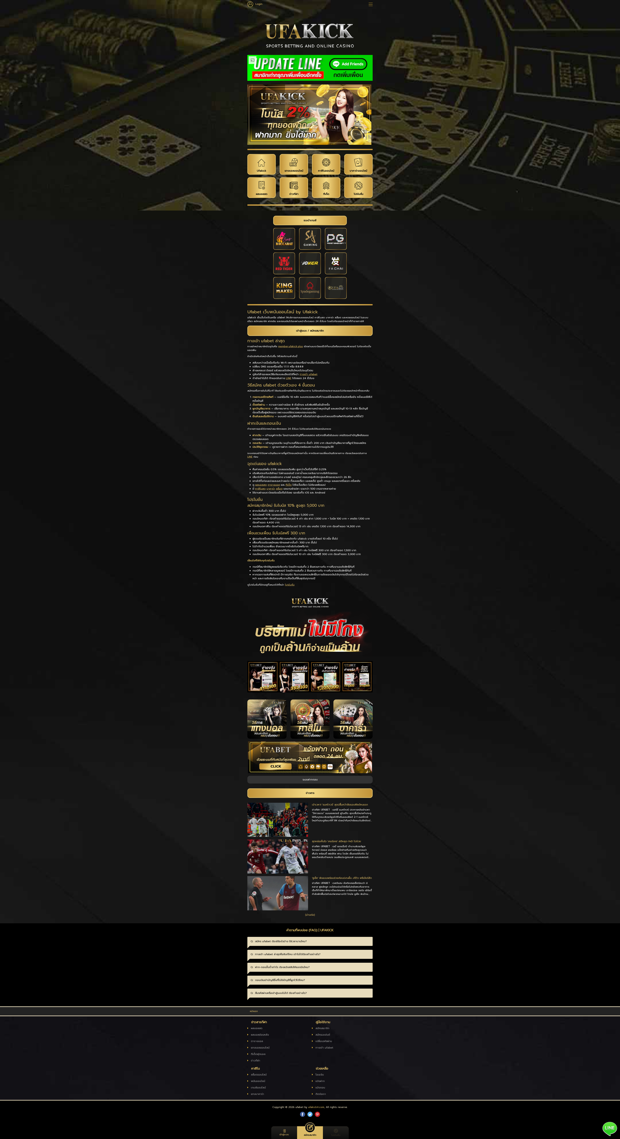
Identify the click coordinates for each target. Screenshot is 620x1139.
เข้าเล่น (310, 631)
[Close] (345, 507)
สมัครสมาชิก (310, 620)
